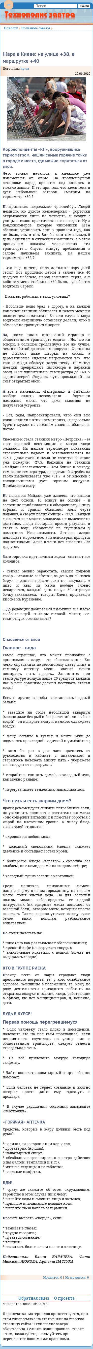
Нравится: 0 (52, 1277)
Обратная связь (34, 1298)
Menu (8, 8)
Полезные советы (35, 28)
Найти (84, 6)
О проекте (64, 1298)
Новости (11, 28)
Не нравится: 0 (77, 1277)
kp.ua (25, 68)
